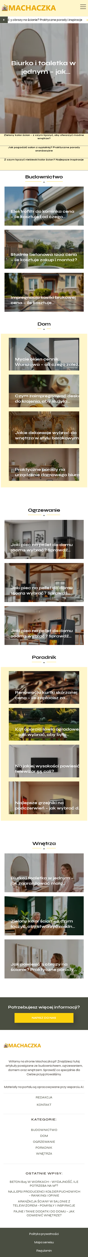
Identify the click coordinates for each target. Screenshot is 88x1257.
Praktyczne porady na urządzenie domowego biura (47, 472)
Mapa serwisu (44, 1242)
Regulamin (44, 1251)
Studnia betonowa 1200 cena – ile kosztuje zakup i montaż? (44, 257)
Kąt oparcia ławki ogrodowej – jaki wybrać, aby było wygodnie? (47, 732)
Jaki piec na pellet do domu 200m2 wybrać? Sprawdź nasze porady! (42, 633)
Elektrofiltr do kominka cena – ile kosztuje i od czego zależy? (42, 214)
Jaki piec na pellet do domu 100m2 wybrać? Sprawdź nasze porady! (42, 547)
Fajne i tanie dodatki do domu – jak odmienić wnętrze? (44, 1213)
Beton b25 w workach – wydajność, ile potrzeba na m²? (44, 1184)
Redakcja (44, 1097)
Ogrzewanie (44, 510)
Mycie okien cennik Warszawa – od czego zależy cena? (48, 362)
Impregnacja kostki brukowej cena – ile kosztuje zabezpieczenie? (43, 300)
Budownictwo (44, 177)
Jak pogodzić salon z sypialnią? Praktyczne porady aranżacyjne (44, 149)
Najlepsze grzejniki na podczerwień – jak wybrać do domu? (48, 805)
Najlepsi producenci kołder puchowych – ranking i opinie (44, 1193)
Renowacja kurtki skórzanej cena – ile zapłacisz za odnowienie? (46, 695)
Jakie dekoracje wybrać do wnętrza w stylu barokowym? (48, 435)
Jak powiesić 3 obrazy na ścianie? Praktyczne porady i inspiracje (43, 967)
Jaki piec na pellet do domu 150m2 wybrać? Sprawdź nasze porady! (42, 590)
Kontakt (44, 1105)
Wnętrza (44, 843)
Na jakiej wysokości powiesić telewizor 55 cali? (47, 768)
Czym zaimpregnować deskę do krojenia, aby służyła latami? (48, 398)
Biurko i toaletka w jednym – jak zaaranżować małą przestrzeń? (43, 67)
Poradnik (44, 657)
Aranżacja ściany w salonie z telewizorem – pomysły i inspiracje (44, 1203)
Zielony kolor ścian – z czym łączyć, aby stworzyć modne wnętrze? (44, 137)
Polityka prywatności (44, 1234)
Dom (44, 324)
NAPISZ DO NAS (44, 1018)
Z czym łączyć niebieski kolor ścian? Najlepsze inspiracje (44, 159)
